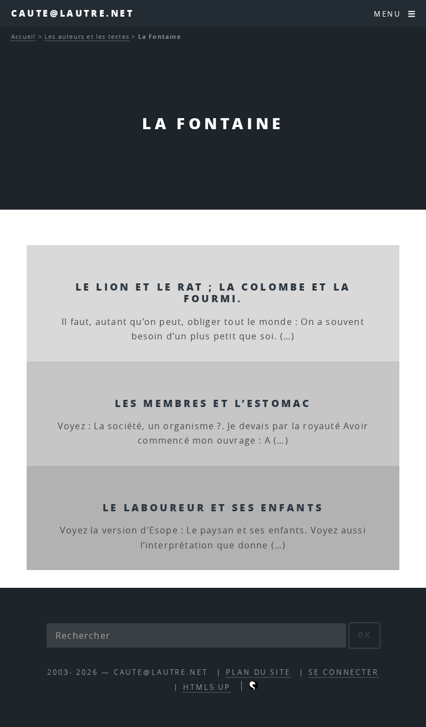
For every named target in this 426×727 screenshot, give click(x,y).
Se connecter (343, 672)
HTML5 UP (207, 687)
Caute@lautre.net (72, 13)
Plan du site (258, 672)
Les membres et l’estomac (213, 402)
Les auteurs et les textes (86, 36)
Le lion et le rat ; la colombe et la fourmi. (213, 292)
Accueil (23, 36)
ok (365, 635)
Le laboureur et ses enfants (213, 507)
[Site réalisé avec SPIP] (253, 687)
